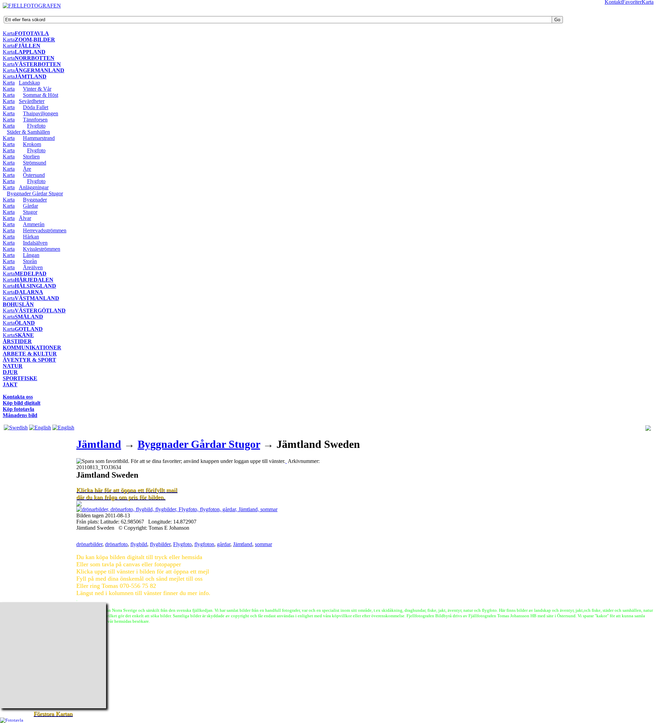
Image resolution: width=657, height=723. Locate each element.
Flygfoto (36, 126)
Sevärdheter (31, 101)
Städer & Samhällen (28, 132)
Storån (30, 261)
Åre (27, 169)
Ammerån (33, 224)
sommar (263, 544)
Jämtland (98, 444)
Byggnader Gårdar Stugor (35, 193)
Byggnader (35, 200)
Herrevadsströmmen (44, 230)
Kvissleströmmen (41, 249)
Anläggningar (34, 187)
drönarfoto (116, 544)
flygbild (138, 544)
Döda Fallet (35, 107)
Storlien (31, 156)
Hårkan (31, 237)
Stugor (30, 212)
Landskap (29, 83)
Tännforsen (35, 119)
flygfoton (204, 544)
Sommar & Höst (40, 95)
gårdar (223, 544)
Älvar (25, 218)
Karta (9, 33)
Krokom (32, 144)
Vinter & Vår (37, 89)
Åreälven (33, 267)
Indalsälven (35, 243)
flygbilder (160, 544)
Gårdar (30, 206)
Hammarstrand (39, 138)
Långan (31, 255)
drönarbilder (89, 544)
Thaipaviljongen (40, 113)
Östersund (34, 175)
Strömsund (34, 163)
